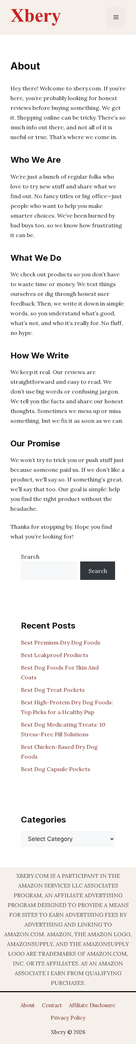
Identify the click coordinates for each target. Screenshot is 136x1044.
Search (30, 556)
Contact (52, 1005)
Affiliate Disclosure (92, 1005)
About (28, 1005)
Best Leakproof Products (54, 655)
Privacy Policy (68, 1017)
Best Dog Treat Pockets (53, 689)
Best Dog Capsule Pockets (55, 769)
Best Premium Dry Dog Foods (60, 642)
